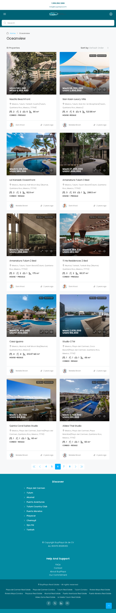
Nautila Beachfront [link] (19, 99)
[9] (81, 466)
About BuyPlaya (58, 571)
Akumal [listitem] (30, 497)
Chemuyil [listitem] (31, 520)
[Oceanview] (34, 466)
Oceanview (49, 56)
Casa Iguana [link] (16, 341)
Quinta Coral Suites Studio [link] (23, 425)
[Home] (57, 14)
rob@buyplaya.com (58, 7)
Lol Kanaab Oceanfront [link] (22, 180)
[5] (40, 466)
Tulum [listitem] (30, 492)
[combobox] (99, 48)
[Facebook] (48, 603)
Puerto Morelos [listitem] (34, 511)
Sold (41, 298)
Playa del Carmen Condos (44, 589)
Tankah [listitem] (30, 529)
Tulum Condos (81, 589)
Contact (58, 568)
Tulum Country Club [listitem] (37, 506)
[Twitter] (54, 603)
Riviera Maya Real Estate (100, 589)
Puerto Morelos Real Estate (100, 593)
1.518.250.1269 (58, 3)
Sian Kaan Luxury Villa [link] (74, 99)
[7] (76, 466)
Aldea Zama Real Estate (45, 597)
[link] (35, 73)
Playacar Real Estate (33, 593)
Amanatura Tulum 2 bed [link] (22, 260)
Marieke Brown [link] (75, 125)
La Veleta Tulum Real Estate (69, 597)
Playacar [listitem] (31, 515)
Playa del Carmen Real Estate (18, 589)
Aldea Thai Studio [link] (72, 425)
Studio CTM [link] (69, 341)
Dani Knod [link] (20, 125)
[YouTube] (67, 603)
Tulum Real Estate (64, 589)
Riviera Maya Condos (14, 593)
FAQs (58, 564)
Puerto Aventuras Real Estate (75, 593)
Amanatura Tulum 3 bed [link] (76, 180)
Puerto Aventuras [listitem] (36, 502)
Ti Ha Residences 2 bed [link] (75, 260)
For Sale (40, 56)
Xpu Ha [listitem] (30, 525)
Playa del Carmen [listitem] (36, 488)
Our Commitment (58, 575)
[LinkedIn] (61, 603)
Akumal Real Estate (52, 593)
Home (13, 33)
